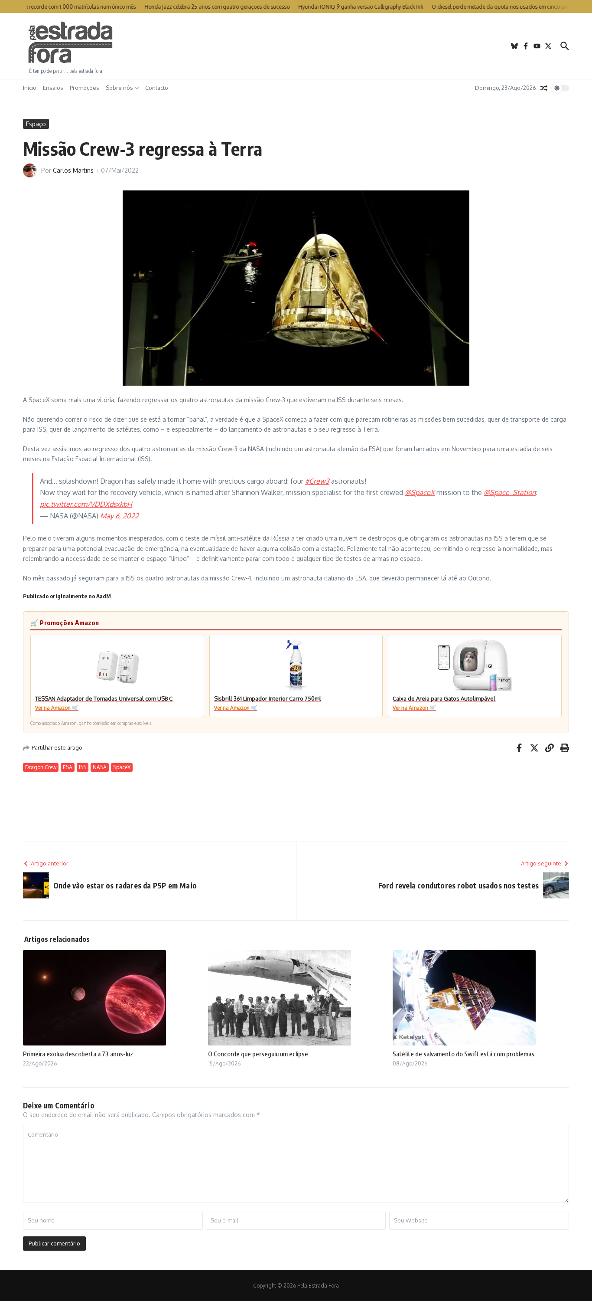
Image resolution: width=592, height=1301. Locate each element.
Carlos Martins (73, 170)
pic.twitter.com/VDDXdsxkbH (86, 504)
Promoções (84, 87)
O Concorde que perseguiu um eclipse (258, 1054)
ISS (82, 767)
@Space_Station (510, 492)
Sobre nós (119, 87)
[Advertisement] (296, 46)
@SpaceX (420, 492)
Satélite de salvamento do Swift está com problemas (463, 1054)
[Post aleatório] (543, 88)
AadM (103, 596)
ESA (67, 767)
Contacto (156, 87)
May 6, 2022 (119, 515)
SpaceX (121, 767)
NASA (100, 767)
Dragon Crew (40, 767)
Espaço (36, 124)
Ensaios (53, 87)
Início (29, 87)
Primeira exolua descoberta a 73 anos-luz (78, 1054)
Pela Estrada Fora (70, 42)
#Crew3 (317, 481)
